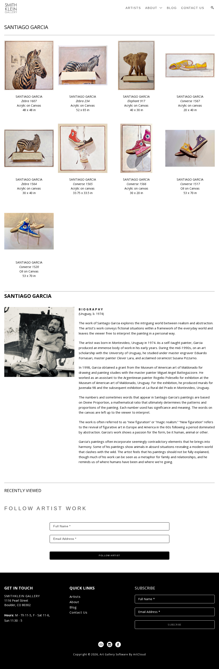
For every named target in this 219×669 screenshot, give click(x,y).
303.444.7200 (13, 610)
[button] (154, 8)
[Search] (212, 7)
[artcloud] (101, 644)
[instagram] (109, 644)
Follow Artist (109, 555)
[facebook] (118, 644)
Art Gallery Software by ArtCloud (123, 654)
